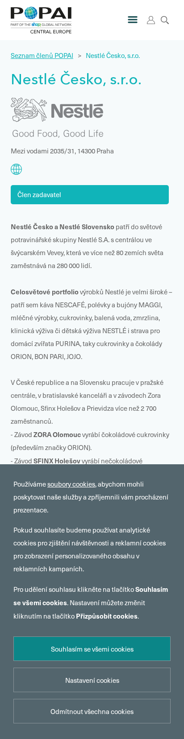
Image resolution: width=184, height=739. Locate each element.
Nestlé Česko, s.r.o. (113, 55)
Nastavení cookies (92, 680)
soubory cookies (71, 483)
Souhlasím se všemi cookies (92, 648)
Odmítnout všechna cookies (92, 711)
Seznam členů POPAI (42, 55)
